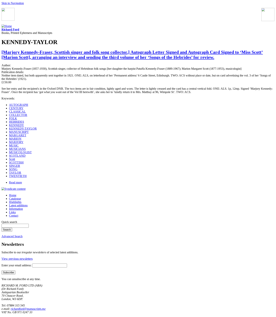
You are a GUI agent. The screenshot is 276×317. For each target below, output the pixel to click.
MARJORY (16, 142)
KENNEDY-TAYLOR (23, 128)
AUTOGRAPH (18, 104)
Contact (13, 215)
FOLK (13, 118)
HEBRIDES (16, 121)
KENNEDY (16, 125)
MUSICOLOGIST (20, 152)
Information (16, 208)
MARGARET (17, 135)
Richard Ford (10, 29)
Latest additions (18, 205)
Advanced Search (12, 236)
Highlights (15, 202)
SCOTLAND (17, 155)
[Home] (7, 26)
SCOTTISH (16, 162)
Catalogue (15, 198)
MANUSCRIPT (19, 132)
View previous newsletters (17, 258)
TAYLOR (15, 172)
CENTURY (16, 108)
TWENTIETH (18, 176)
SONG (13, 169)
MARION (15, 138)
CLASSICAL (17, 111)
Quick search (9, 222)
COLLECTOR (18, 115)
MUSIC (14, 145)
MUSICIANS (17, 148)
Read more (15, 182)
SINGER (14, 165)
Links (12, 212)
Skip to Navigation (13, 3)
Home (12, 195)
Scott (12, 159)
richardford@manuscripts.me (28, 308)
